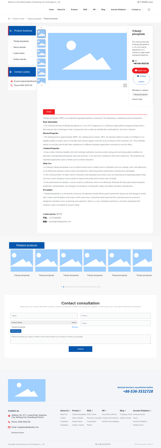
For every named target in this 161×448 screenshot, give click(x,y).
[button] (61, 286)
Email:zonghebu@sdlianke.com (27, 81)
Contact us (136, 9)
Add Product (15, 331)
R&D (85, 9)
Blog (103, 9)
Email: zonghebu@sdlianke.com (25, 427)
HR (94, 9)
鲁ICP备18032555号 (103, 444)
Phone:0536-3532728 (23, 85)
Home (51, 9)
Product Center (18, 19)
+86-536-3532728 (141, 63)
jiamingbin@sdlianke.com (60, 222)
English (150, 2)
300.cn (150, 444)
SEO (137, 444)
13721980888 (55, 218)
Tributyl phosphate (34, 19)
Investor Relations (118, 9)
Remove (74, 327)
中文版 (142, 2)
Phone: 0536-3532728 (21, 422)
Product (74, 9)
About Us (61, 9)
